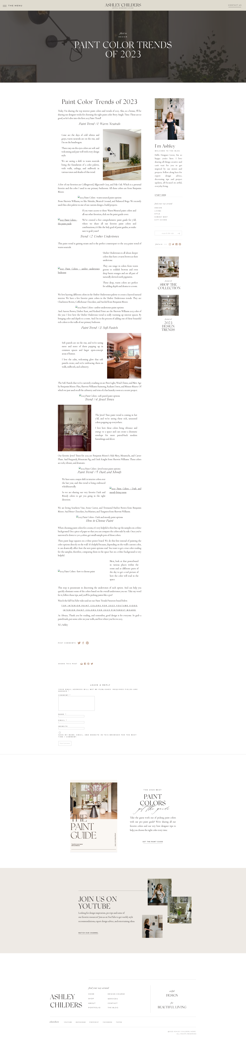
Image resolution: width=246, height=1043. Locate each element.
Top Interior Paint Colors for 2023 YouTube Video (99, 606)
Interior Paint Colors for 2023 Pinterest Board (99, 610)
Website (63, 726)
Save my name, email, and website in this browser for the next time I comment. (97, 736)
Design (123, 37)
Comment (64, 695)
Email (62, 720)
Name (62, 714)
